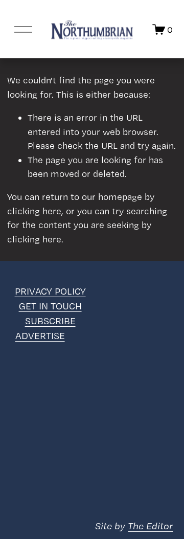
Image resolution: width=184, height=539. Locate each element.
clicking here (34, 211)
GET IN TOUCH (50, 306)
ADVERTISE (40, 336)
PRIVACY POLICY (50, 291)
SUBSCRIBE (50, 321)
